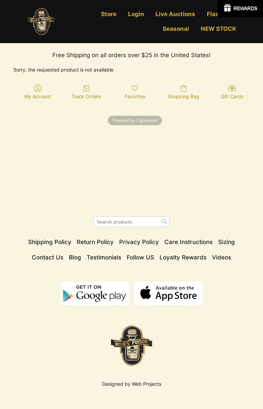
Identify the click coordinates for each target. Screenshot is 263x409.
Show (240, 8)
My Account (37, 96)
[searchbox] (131, 221)
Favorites (135, 96)
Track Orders (86, 96)
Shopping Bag (183, 96)
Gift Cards (232, 96)
